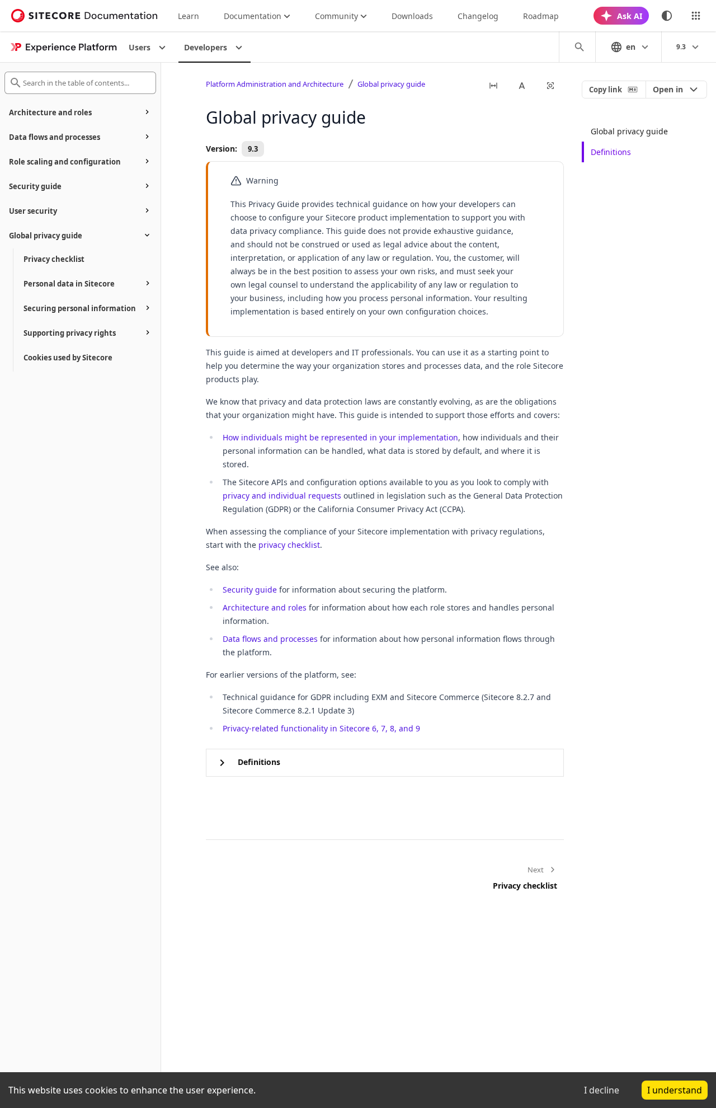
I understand (674, 1090)
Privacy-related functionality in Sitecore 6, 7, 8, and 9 (321, 728)
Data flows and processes (270, 638)
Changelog (478, 16)
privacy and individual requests (282, 495)
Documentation (252, 16)
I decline (601, 1090)
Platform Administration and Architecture (274, 84)
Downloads (412, 16)
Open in (668, 89)
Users (139, 47)
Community (336, 16)
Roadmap (541, 16)
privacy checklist (289, 544)
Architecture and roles (265, 607)
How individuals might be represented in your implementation (340, 437)
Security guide (250, 589)
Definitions (611, 152)
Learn (188, 16)
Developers (205, 47)
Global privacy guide (391, 84)
